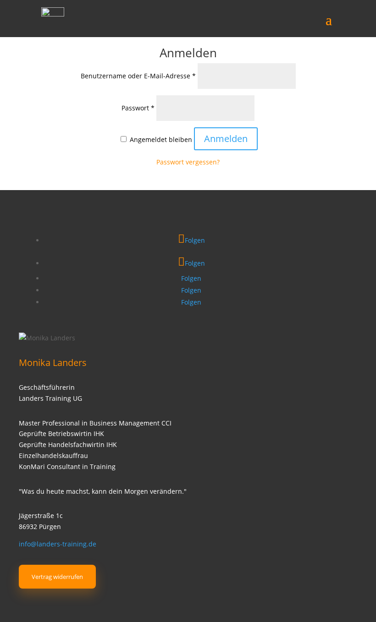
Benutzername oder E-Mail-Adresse (138, 75)
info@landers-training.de (57, 544)
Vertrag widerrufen (57, 577)
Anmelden (226, 138)
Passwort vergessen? (188, 162)
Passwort (138, 108)
